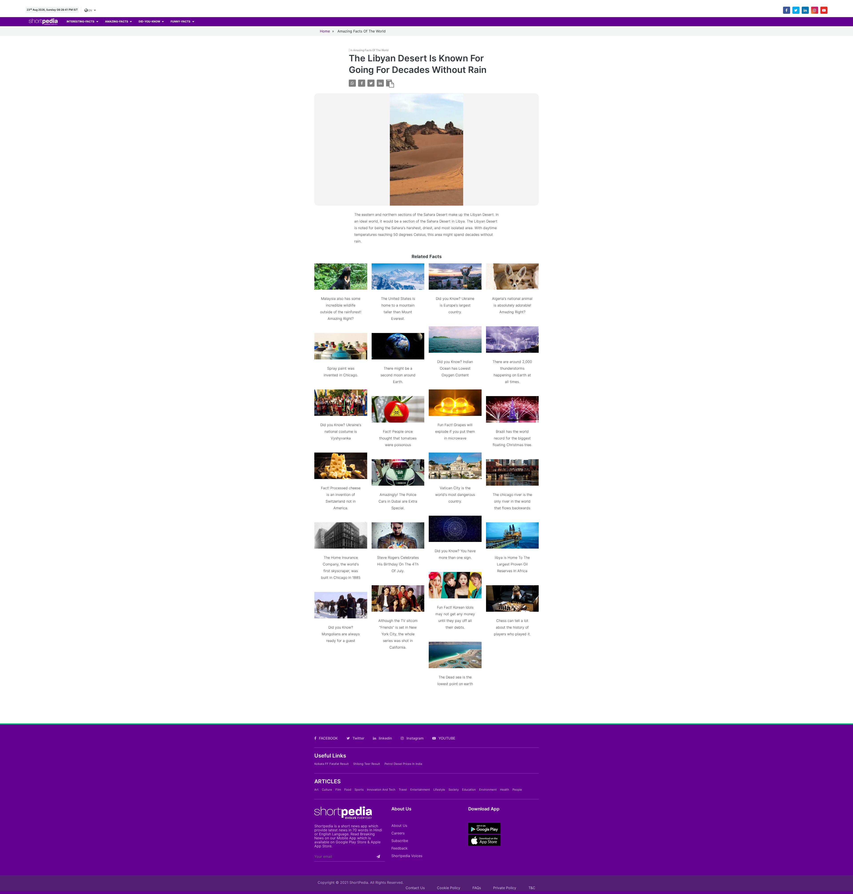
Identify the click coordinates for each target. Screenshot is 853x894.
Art (316, 789)
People (517, 789)
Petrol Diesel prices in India (403, 764)
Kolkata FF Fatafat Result (331, 764)
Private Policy (504, 888)
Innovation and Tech (381, 789)
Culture (327, 789)
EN (90, 10)
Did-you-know (150, 21)
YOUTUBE (446, 738)
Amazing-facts (117, 21)
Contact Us (415, 888)
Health (504, 789)
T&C (531, 888)
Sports (359, 789)
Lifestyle (439, 789)
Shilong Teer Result (366, 764)
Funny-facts (181, 21)
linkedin (385, 738)
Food (347, 789)
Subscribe (399, 840)
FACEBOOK (328, 738)
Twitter (358, 738)
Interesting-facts (81, 21)
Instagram (415, 738)
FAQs (476, 888)
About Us (399, 825)
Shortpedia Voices (406, 856)
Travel (403, 789)
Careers (398, 833)
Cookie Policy (448, 888)
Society (453, 789)
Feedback (399, 848)
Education (469, 789)
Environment (488, 789)
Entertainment (420, 789)
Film (338, 789)
